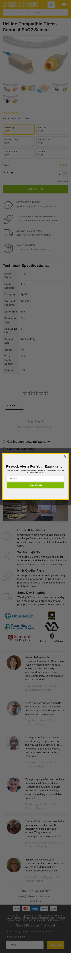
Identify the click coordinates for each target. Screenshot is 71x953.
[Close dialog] (65, 456)
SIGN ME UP (35, 485)
